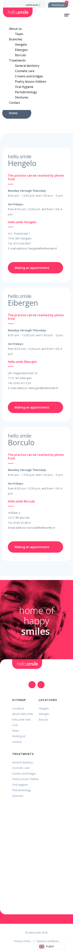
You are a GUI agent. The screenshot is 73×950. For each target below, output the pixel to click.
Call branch (31, 5)
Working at (58, 5)
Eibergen (21, 50)
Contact (14, 103)
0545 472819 (22, 523)
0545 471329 (22, 383)
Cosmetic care (24, 71)
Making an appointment (32, 268)
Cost (15, 725)
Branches (15, 39)
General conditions (47, 941)
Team (19, 34)
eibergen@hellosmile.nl (43, 388)
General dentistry (27, 66)
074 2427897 (22, 243)
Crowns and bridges (29, 76)
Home (13, 113)
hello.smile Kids (21, 719)
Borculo (20, 55)
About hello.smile (22, 714)
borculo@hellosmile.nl (41, 527)
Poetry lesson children (30, 81)
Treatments (17, 60)
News (15, 730)
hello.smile (34, 932)
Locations (18, 708)
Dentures (21, 97)
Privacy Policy (22, 941)
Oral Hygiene (24, 87)
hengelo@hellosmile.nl (42, 248)
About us (15, 29)
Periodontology (26, 92)
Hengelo (21, 44)
